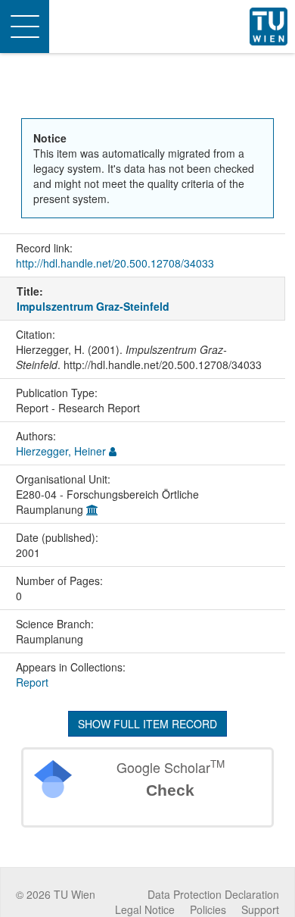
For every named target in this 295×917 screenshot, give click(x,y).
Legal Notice (145, 909)
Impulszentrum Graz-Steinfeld (93, 306)
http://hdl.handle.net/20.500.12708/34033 (115, 263)
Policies (208, 909)
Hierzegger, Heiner (61, 450)
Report (32, 682)
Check (170, 790)
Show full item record (147, 723)
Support (260, 909)
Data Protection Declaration (213, 894)
